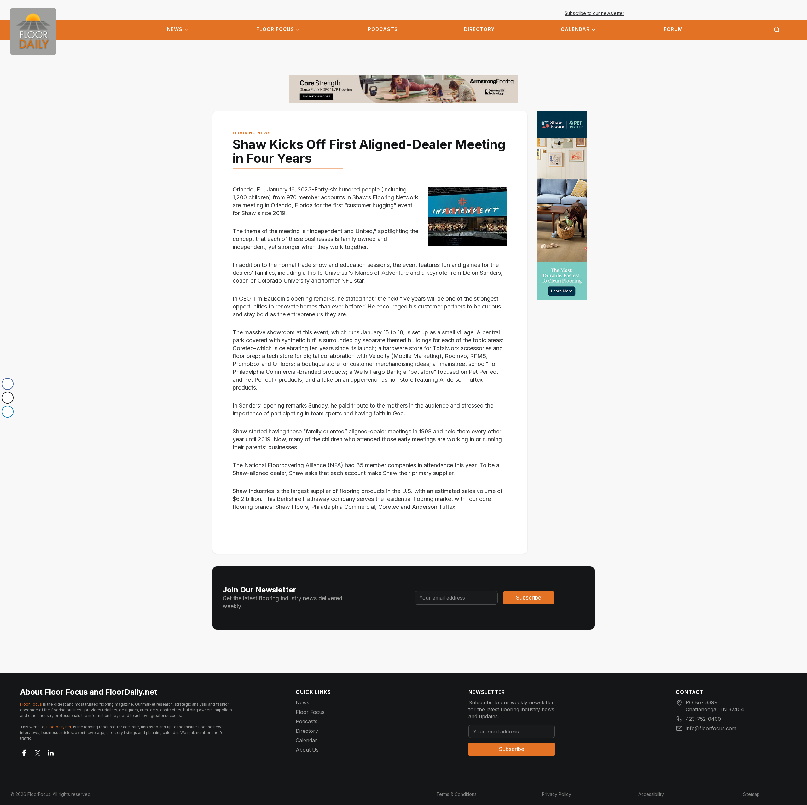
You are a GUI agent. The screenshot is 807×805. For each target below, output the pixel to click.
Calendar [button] (575, 29)
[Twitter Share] (8, 398)
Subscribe (528, 598)
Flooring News (251, 133)
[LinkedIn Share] (8, 412)
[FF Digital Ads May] (562, 205)
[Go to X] (37, 751)
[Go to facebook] (24, 751)
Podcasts (383, 29)
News (175, 29)
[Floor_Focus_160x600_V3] (403, 89)
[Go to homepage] (33, 31)
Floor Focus (275, 29)
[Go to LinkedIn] (51, 751)
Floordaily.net (58, 727)
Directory (479, 29)
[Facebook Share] (8, 384)
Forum (673, 29)
